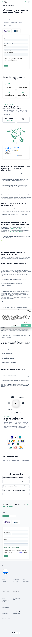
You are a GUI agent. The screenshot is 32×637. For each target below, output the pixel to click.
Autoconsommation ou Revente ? (5, 603)
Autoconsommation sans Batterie (5, 598)
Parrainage (3, 579)
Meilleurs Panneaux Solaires (16, 593)
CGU (24, 629)
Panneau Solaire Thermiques (16, 596)
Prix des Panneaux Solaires (16, 613)
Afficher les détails (26, 322)
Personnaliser (15, 325)
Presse (24, 579)
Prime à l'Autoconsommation (6, 618)
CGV (21, 629)
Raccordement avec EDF (5, 607)
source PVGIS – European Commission (16, 231)
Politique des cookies (10, 629)
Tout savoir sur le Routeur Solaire (16, 599)
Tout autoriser (26, 325)
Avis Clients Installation (26, 581)
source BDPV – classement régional (16, 228)
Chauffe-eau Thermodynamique (15, 585)
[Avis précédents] (12, 150)
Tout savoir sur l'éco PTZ (5, 616)
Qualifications (4, 581)
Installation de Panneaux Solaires (5, 595)
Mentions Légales (16, 629)
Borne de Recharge (15, 581)
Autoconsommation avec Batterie (5, 601)
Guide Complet (4, 593)
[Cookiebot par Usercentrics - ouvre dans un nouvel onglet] (27, 311)
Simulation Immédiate (16, 579)
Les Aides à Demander (5, 613)
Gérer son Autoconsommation (6, 605)
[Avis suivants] (26, 150)
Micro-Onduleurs (15, 601)
